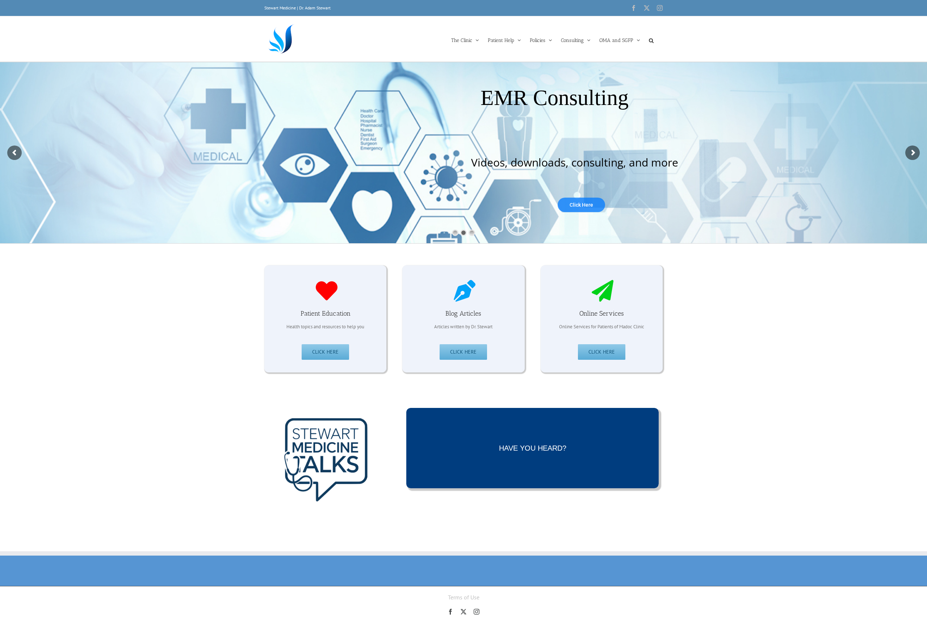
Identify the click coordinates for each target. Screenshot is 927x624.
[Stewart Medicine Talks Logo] (325, 399)
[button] (651, 40)
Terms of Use (463, 597)
